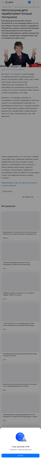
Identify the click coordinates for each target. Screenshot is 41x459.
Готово (20, 455)
